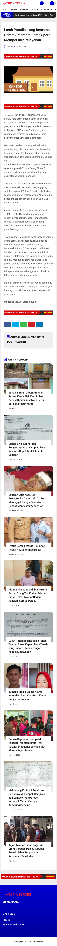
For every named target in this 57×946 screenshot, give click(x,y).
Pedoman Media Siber (13, 924)
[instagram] (19, 907)
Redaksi (6, 920)
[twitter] (15, 324)
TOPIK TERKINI (36, 941)
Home (5, 9)
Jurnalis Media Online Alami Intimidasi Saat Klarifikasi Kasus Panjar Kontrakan (27, 695)
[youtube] (23, 907)
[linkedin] (39, 324)
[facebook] (7, 324)
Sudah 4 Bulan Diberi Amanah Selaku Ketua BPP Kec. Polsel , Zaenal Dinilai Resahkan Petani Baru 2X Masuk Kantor (26, 398)
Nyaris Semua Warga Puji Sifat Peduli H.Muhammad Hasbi (26, 547)
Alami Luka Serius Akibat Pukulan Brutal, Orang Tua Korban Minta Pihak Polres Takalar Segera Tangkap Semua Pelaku (28, 595)
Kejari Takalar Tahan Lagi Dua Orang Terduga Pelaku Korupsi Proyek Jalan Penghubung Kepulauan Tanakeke (26, 850)
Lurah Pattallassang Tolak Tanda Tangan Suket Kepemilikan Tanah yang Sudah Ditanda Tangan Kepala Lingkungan (28, 646)
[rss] (31, 907)
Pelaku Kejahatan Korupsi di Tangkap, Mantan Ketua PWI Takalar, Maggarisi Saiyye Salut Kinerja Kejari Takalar (26, 745)
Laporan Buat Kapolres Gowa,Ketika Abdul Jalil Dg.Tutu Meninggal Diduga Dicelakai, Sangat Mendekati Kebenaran (27, 500)
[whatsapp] (23, 324)
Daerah (14, 9)
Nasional (24, 9)
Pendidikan (46, 9)
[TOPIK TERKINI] (14, 5)
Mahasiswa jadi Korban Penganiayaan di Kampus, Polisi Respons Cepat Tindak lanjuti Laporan (27, 449)
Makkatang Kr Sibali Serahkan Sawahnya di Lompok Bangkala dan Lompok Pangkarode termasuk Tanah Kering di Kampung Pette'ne (26, 798)
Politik (35, 9)
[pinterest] (31, 324)
